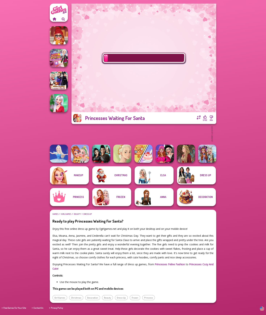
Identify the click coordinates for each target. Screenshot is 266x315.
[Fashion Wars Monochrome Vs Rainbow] (165, 154)
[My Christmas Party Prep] (59, 103)
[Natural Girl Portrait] (122, 154)
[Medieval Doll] (186, 154)
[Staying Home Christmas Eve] (59, 35)
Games (55, 214)
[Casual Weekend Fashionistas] (59, 58)
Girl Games (66, 214)
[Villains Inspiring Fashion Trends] (59, 80)
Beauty (77, 214)
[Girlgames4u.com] (54, 19)
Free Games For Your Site (14, 307)
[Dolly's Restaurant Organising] (143, 154)
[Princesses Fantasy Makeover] (207, 154)
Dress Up (87, 214)
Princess (148, 297)
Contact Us (38, 307)
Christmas (76, 297)
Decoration (92, 297)
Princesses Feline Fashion (170, 264)
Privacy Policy (57, 307)
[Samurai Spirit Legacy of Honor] (101, 154)
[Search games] (63, 19)
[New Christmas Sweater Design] (80, 154)
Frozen (135, 297)
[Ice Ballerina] (59, 154)
